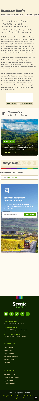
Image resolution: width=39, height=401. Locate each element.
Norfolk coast (9, 360)
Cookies (27, 393)
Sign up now (30, 214)
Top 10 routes (8, 380)
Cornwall (7, 363)
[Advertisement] (19, 97)
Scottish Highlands (11, 356)
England (19, 14)
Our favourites (9, 384)
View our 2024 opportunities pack (16, 330)
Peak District (8, 350)
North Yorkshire (8, 14)
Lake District (8, 347)
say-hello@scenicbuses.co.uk (14, 323)
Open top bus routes (11, 377)
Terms (10, 393)
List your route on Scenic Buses (15, 336)
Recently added (9, 374)
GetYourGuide (12, 177)
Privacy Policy (19, 393)
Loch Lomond (9, 353)
